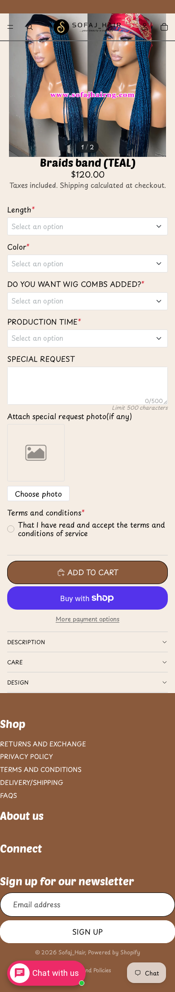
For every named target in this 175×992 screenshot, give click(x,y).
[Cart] (164, 27)
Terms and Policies (87, 970)
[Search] (29, 27)
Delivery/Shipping (31, 782)
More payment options (87, 619)
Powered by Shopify (114, 952)
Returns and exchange (43, 743)
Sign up (87, 931)
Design (18, 682)
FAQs (8, 795)
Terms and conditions (41, 769)
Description (26, 642)
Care (15, 662)
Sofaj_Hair (71, 952)
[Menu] (10, 27)
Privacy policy (26, 756)
